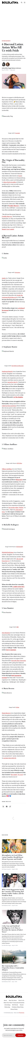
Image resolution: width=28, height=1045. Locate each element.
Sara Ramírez (6, 633)
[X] (3, 806)
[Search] (21, 2)
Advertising (7, 1005)
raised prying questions (9, 406)
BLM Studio (15, 1005)
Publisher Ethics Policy (17, 1007)
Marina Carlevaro (16, 68)
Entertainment (6, 40)
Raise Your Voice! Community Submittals (14, 1002)
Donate (22, 1005)
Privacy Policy (14, 1009)
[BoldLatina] (10, 2)
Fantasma (21, 1012)
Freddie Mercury (7, 216)
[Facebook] (6, 806)
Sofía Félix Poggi (6, 68)
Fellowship (7, 1007)
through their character (18, 660)
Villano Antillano (7, 469)
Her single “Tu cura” (17, 774)
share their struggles (9, 182)
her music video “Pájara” (16, 507)
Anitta (4, 278)
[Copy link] (10, 806)
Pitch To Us (21, 1000)
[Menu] (24, 2)
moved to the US (13, 382)
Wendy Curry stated (8, 229)
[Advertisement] (14, 20)
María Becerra (6, 713)
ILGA (20, 176)
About (5, 1000)
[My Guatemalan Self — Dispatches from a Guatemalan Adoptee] (14, 966)
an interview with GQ (9, 758)
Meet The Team (13, 1000)
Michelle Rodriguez (8, 552)
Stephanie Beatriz (7, 371)
